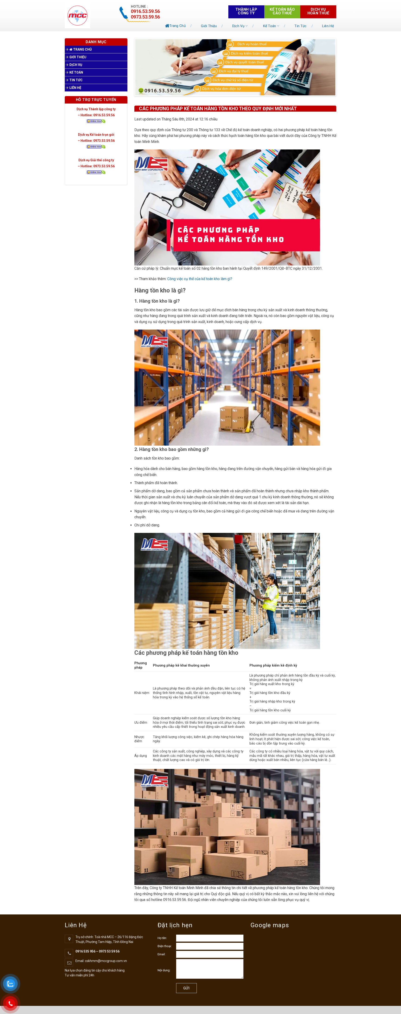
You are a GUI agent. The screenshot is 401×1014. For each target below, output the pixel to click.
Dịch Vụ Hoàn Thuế (318, 11)
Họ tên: (162, 938)
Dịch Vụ (238, 26)
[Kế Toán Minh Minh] (87, 15)
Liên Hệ (328, 26)
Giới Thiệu (209, 26)
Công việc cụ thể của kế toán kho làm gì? (199, 279)
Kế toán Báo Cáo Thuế (282, 11)
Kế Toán (269, 26)
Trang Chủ (177, 26)
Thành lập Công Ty (246, 11)
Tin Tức (300, 26)
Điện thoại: (165, 946)
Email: (161, 954)
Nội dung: (164, 970)
